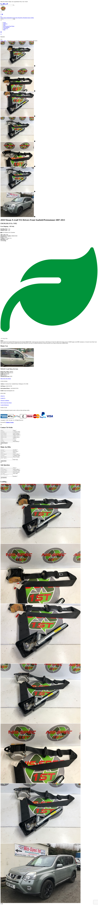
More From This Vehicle (6, 378)
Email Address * (16, 433)
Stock (5, 40)
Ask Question (3, 477)
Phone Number (16, 456)
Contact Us (29, 17)
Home (2, 17)
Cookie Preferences (5, 405)
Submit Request (4, 442)
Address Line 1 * (16, 435)
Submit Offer (3, 460)
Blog (33, 17)
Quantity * (15, 449)
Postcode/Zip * (16, 441)
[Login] (2, 14)
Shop (8, 17)
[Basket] (1, 16)
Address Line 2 (16, 437)
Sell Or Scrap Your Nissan (15, 17)
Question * (15, 476)
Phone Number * (16, 434)
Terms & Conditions (5, 400)
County (14, 440)
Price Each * (15, 451)
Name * (14, 430)
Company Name (16, 431)
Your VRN (15, 473)
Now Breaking (24, 17)
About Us (5, 17)
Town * (14, 438)
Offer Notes (15, 459)
